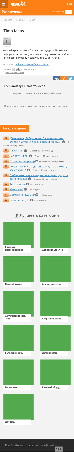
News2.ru (9, 445)
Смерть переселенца (53, 318)
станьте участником (30, 105)
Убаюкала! (16, 189)
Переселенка (12, 387)
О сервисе (20, 445)
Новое (32, 20)
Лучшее (8, 20)
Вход (69, 3)
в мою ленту (58, 11)
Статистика (32, 445)
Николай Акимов (13, 284)
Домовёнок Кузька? (22, 194)
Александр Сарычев (52, 249)
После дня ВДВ (19, 200)
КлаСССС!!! (16, 150)
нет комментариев (15, 72)
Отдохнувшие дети (51, 284)
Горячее (20, 20)
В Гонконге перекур (22, 161)
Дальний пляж (49, 353)
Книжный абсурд (51, 387)
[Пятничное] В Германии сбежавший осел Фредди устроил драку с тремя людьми (36, 139)
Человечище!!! (18, 155)
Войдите (9, 105)
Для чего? (10, 421)
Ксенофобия (17, 184)
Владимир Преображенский (14, 248)
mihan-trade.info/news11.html (32, 64)
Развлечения (12, 12)
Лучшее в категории (38, 215)
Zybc (18, 69)
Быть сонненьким (14, 353)
